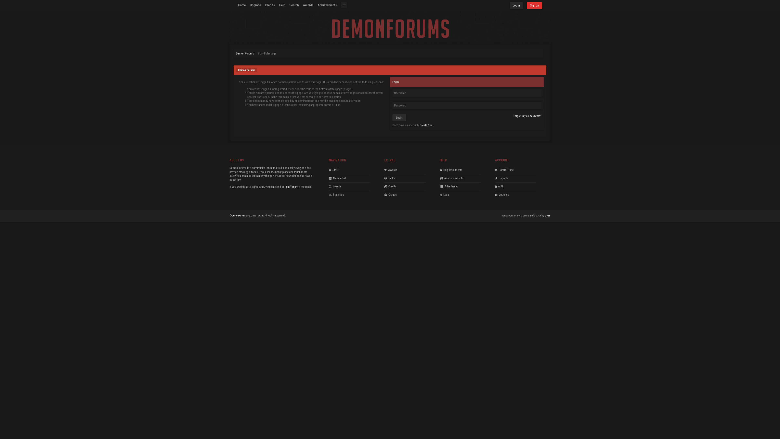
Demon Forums (245, 53)
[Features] (344, 5)
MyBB (547, 215)
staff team (292, 186)
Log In (516, 5)
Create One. (426, 125)
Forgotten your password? (528, 115)
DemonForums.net (241, 215)
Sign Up (534, 5)
